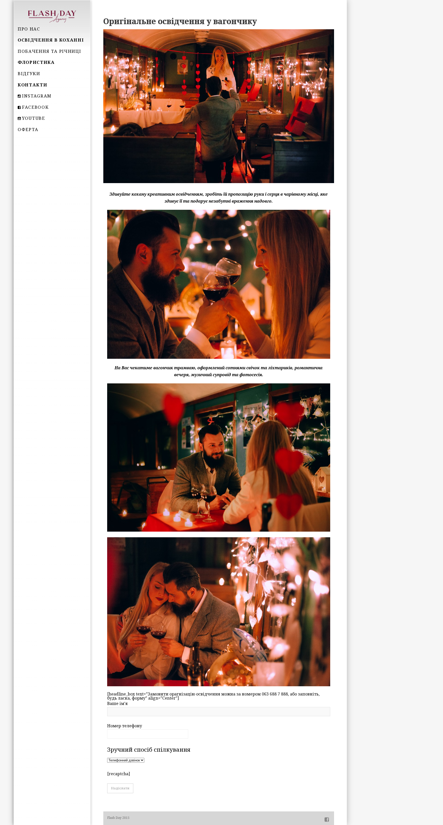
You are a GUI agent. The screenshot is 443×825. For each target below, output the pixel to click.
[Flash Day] (52, 16)
